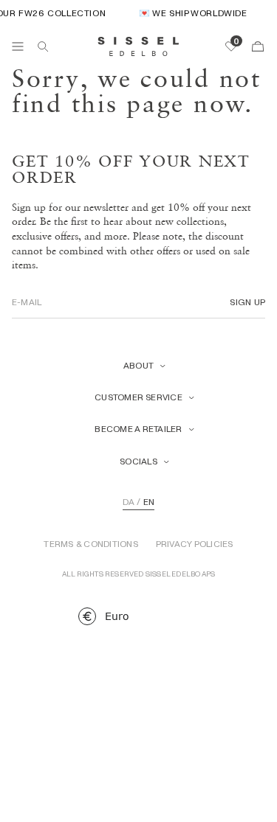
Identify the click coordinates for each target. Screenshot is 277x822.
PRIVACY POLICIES (194, 544)
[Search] (42, 46)
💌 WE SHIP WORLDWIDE (190, 13)
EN (148, 502)
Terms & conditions (90, 544)
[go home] (138, 46)
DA (128, 502)
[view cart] (257, 46)
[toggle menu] (18, 46)
